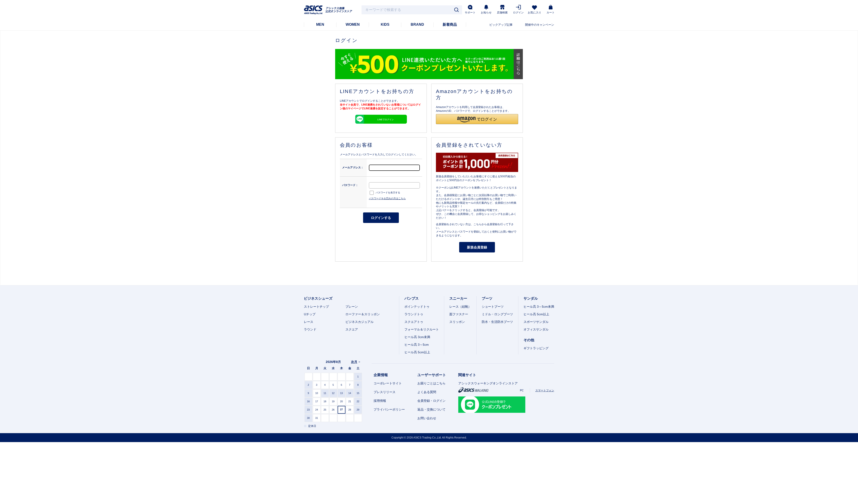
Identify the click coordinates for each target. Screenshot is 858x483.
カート (551, 12)
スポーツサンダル (536, 322)
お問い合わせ (426, 418)
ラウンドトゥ (413, 314)
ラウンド (310, 329)
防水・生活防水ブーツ (497, 322)
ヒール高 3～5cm (416, 344)
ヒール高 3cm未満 (417, 337)
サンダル (531, 298)
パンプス (411, 298)
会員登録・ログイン (431, 400)
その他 (529, 340)
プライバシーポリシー (389, 409)
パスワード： (350, 185)
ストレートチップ (316, 306)
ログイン (518, 12)
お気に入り (534, 12)
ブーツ (487, 298)
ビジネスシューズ (318, 298)
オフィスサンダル (536, 329)
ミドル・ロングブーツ (497, 314)
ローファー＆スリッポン (362, 314)
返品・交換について (431, 409)
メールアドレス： (353, 167)
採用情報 (380, 400)
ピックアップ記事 (501, 24)
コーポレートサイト (388, 383)
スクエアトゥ (413, 322)
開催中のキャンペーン (539, 24)
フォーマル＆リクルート (421, 329)
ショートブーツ (493, 306)
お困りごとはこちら (431, 383)
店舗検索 (502, 12)
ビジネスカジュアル (359, 322)
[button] (477, 119)
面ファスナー (458, 314)
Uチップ (309, 314)
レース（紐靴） (460, 306)
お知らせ (486, 12)
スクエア (351, 329)
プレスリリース (384, 392)
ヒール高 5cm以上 (417, 352)
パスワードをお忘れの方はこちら (387, 198)
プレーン (351, 306)
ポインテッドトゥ (416, 306)
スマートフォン (544, 390)
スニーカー (458, 298)
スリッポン (457, 322)
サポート (470, 12)
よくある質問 (426, 392)
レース (308, 322)
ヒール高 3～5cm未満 (539, 306)
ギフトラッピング (536, 348)
